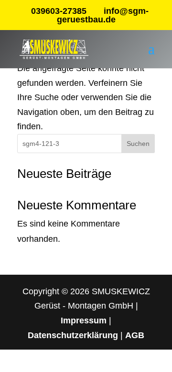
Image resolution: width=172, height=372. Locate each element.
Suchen (138, 143)
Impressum (84, 320)
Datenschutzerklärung (73, 335)
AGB (134, 335)
